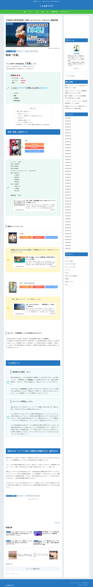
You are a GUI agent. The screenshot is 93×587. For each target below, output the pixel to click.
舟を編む (21, 233)
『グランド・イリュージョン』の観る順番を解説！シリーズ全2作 (76, 102)
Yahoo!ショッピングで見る (34, 151)
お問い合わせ (85, 582)
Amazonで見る (34, 144)
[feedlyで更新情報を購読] (76, 68)
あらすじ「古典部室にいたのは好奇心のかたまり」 (30, 115)
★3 (18, 51)
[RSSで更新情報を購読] (78, 68)
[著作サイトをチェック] (74, 68)
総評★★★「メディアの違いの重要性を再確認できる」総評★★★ (33, 124)
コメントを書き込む (33, 569)
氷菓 (26, 140)
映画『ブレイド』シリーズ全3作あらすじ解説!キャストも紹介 (76, 86)
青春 (37, 51)
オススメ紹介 (9, 51)
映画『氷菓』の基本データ (23, 111)
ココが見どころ (20, 118)
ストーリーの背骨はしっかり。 (25, 122)
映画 (14, 51)
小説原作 (32, 51)
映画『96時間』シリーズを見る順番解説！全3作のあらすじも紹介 (75, 97)
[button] (86, 76)
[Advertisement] (33, 509)
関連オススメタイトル (23, 113)
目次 (31, 108)
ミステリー (23, 51)
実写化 (28, 51)
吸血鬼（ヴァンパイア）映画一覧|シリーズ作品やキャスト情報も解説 (76, 107)
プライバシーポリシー (76, 582)
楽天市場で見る (34, 147)
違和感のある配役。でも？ (24, 120)
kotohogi (76, 53)
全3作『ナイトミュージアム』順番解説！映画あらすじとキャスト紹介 (76, 92)
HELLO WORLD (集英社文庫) (27, 283)
